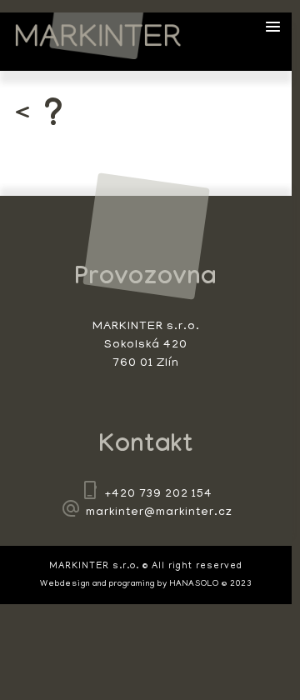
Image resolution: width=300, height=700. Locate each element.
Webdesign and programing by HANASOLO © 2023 (146, 584)
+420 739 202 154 (158, 494)
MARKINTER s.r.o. (98, 35)
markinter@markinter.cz (159, 513)
